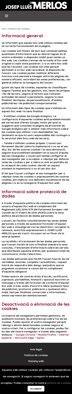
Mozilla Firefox (47, 334)
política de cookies (59, 382)
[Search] (67, 17)
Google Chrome (25, 334)
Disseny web (36, 361)
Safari (41, 337)
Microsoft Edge (24, 337)
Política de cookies (36, 355)
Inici (4, 28)
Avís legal (36, 349)
